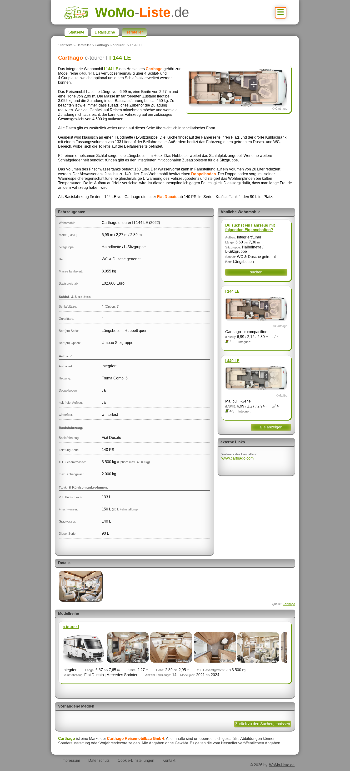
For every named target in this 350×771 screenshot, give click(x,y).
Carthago (102, 45)
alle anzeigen (271, 427)
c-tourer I (119, 45)
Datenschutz (99, 760)
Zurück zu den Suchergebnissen (262, 724)
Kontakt (168, 760)
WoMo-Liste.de (282, 765)
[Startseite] (79, 12)
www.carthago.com (237, 458)
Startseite (65, 45)
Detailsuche (105, 32)
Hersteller (83, 45)
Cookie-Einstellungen (136, 760)
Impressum (70, 760)
